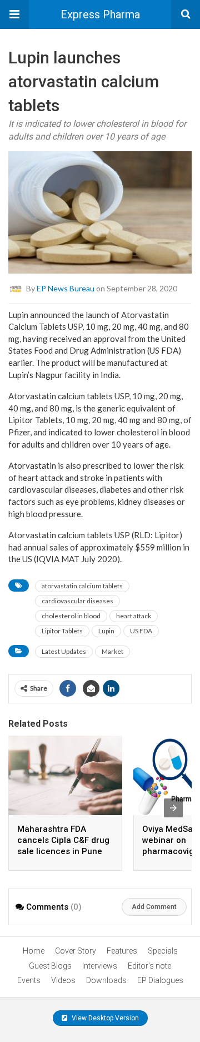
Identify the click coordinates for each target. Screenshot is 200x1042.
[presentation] (173, 807)
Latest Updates (64, 651)
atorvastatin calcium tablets (82, 586)
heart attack (133, 616)
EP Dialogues (160, 980)
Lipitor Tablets (62, 631)
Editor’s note (149, 965)
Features (122, 950)
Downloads (106, 980)
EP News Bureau (65, 287)
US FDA (141, 631)
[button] (14, 14)
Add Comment (154, 907)
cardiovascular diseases (77, 601)
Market (112, 651)
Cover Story (75, 950)
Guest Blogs (50, 965)
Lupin (106, 631)
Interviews (99, 965)
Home (33, 950)
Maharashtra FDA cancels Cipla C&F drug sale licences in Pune (63, 840)
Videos (63, 980)
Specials (163, 950)
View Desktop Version (104, 1018)
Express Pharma (100, 14)
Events (29, 980)
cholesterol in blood (71, 616)
